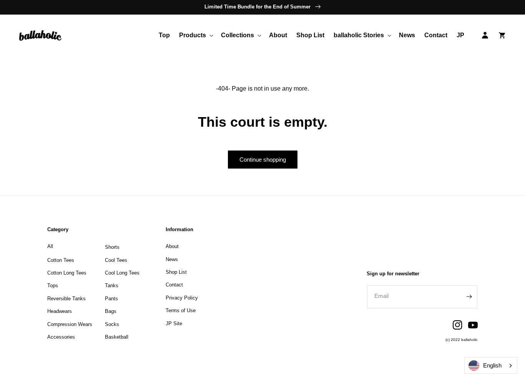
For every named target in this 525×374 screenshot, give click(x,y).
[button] (195, 35)
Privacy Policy (182, 298)
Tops (52, 285)
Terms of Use (181, 310)
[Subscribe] (468, 297)
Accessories (61, 337)
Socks (112, 324)
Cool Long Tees (122, 273)
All (50, 246)
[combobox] (490, 365)
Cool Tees (116, 260)
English (492, 365)
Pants (111, 298)
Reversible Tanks (66, 298)
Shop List (176, 272)
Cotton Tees (60, 260)
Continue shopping (262, 159)
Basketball (116, 337)
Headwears (59, 311)
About (172, 246)
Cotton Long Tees (66, 273)
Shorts (112, 247)
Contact (174, 285)
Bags (110, 311)
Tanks (111, 285)
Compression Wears (69, 324)
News (172, 259)
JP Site (174, 323)
